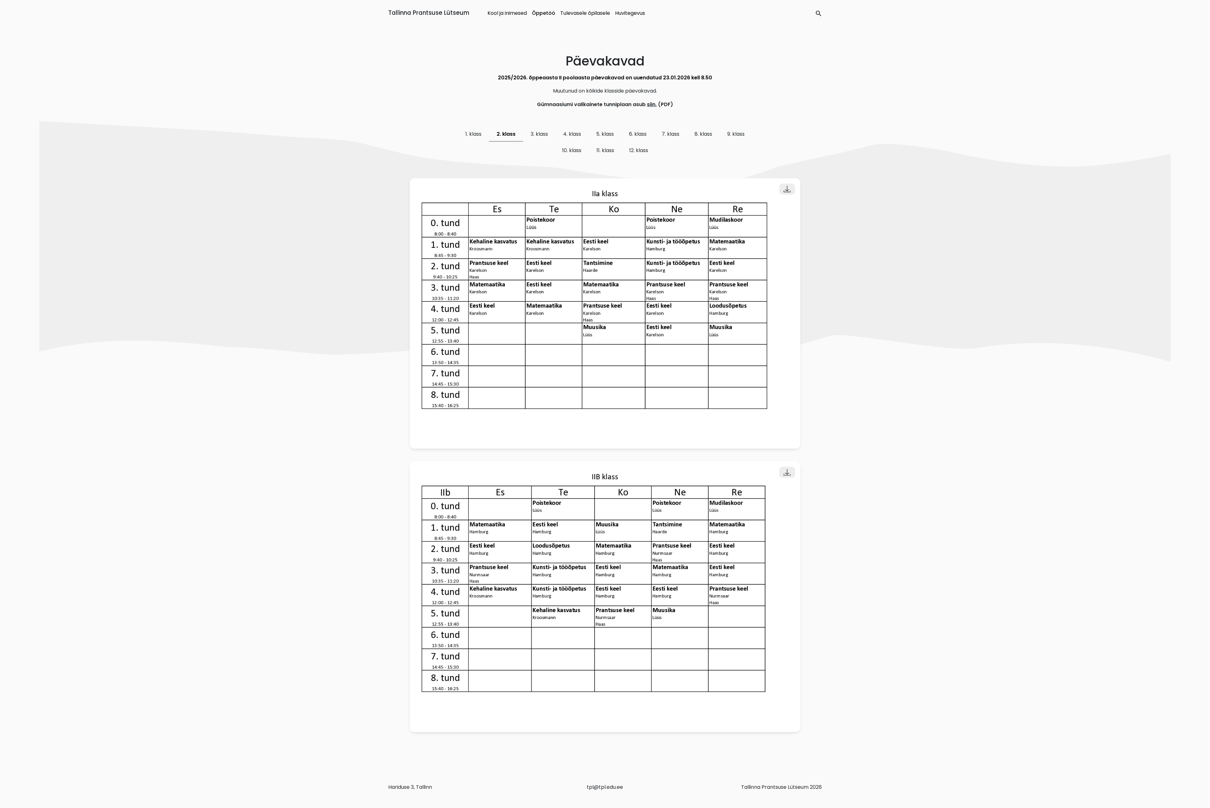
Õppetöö (543, 13)
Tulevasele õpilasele (585, 13)
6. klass (638, 134)
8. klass (703, 134)
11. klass (605, 150)
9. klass (736, 134)
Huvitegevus (630, 13)
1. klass (473, 134)
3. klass (539, 134)
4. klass (572, 134)
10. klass (571, 150)
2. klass (506, 134)
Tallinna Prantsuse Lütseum (428, 13)
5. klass (605, 134)
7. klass (670, 134)
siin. (652, 104)
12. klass (638, 150)
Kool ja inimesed (507, 13)
